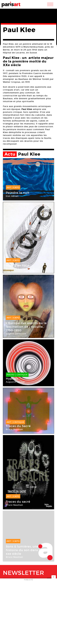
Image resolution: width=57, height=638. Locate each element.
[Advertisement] (28, 609)
